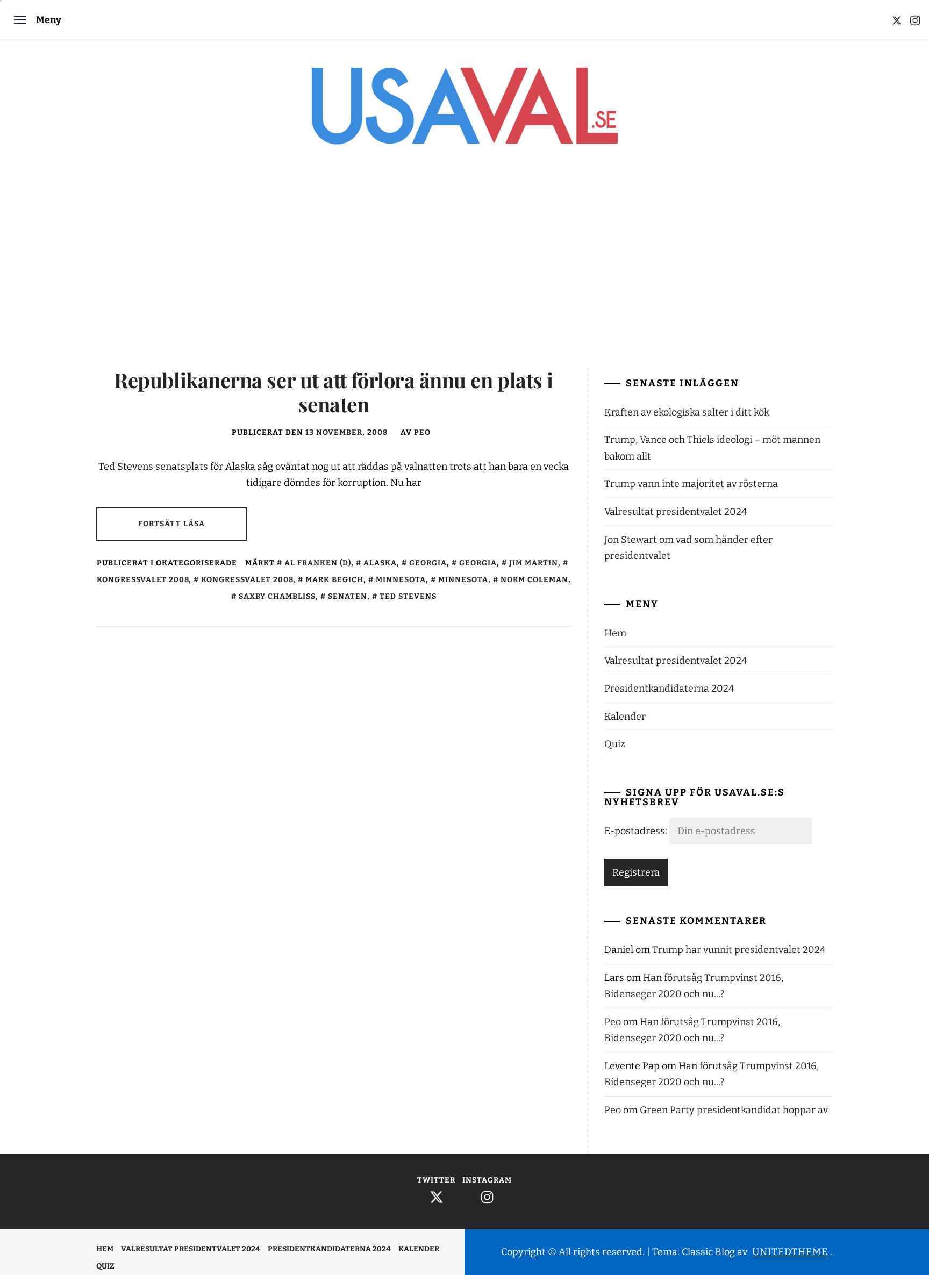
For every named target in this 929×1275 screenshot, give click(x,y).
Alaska (380, 563)
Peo (422, 432)
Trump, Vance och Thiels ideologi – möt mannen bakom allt (712, 448)
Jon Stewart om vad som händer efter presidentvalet (688, 548)
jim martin (533, 563)
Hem (615, 633)
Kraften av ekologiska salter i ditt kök (686, 412)
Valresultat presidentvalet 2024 (675, 512)
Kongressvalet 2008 (247, 579)
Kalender (625, 716)
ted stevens (408, 596)
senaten (347, 596)
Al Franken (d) (317, 563)
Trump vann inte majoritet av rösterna (691, 484)
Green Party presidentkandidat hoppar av (734, 1110)
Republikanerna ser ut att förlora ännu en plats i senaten (333, 392)
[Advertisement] (464, 265)
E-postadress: (636, 831)
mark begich (334, 579)
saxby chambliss (277, 596)
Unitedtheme (790, 1252)
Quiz (614, 744)
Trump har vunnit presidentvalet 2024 (739, 950)
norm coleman (534, 579)
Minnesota (401, 579)
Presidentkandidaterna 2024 (669, 688)
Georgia (428, 563)
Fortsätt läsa (171, 523)
